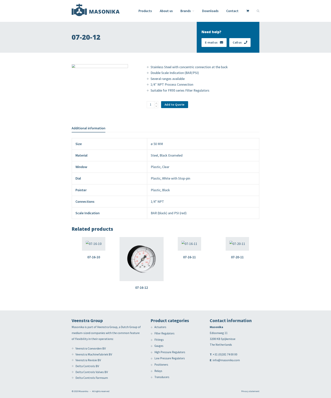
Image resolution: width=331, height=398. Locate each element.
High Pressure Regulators (169, 352)
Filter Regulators (164, 333)
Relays (158, 371)
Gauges (158, 346)
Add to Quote (175, 105)
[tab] (88, 128)
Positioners (161, 364)
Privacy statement (250, 391)
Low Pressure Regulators (169, 358)
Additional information (88, 128)
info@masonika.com (226, 360)
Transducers (161, 377)
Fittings (159, 339)
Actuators (160, 327)
